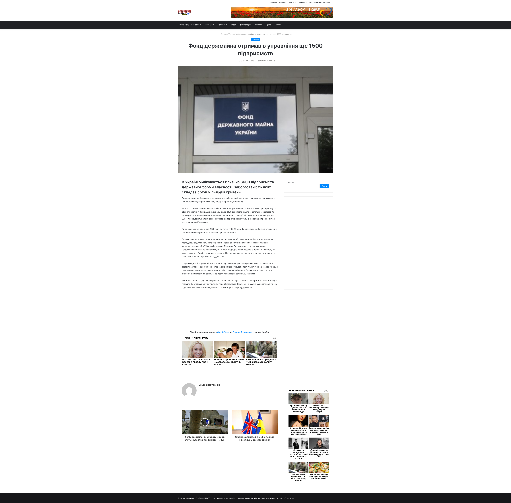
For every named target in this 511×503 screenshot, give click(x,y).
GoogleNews (223, 332)
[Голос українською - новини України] (184, 12)
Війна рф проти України (189, 25)
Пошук (291, 182)
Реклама (302, 2)
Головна (273, 2)
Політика (221, 25)
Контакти (292, 2)
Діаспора (209, 25)
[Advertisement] (230, 311)
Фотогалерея (245, 25)
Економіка (233, 34)
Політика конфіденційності (320, 2)
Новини (278, 25)
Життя (258, 25)
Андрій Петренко (209, 384)
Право (268, 25)
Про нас (282, 2)
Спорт (233, 25)
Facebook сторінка (242, 332)
